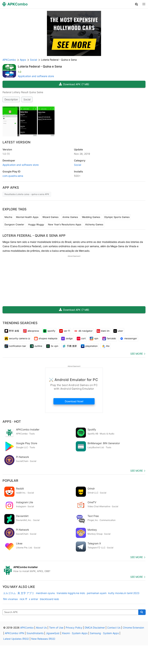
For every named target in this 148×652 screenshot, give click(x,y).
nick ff (23, 599)
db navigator (86, 330)
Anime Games (70, 217)
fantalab (111, 338)
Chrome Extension (133, 627)
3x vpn (54, 346)
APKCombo (9, 59)
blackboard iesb (49, 599)
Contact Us (113, 627)
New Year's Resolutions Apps (64, 224)
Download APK (76, 84)
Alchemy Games (94, 224)
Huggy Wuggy (36, 224)
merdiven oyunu (45, 593)
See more (136, 353)
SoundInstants (35, 633)
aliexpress (33, 330)
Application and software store (36, 76)
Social (27, 99)
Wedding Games (91, 217)
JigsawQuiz (53, 633)
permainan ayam (96, 593)
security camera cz (19, 338)
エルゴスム (9, 593)
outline (38, 346)
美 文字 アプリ (26, 593)
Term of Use (56, 627)
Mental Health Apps (27, 217)
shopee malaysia (48, 338)
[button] (136, 4)
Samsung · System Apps (104, 633)
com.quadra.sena (13, 175)
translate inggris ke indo (71, 593)
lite (108, 346)
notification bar (17, 346)
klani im (105, 330)
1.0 (6, 153)
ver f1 (67, 330)
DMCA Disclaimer (95, 627)
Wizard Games (50, 217)
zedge (69, 338)
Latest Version (16, 142)
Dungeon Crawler (14, 224)
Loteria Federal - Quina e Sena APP (34, 235)
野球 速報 (14, 330)
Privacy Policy (74, 627)
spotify (51, 330)
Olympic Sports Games (117, 217)
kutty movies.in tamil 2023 (123, 593)
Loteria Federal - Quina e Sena (40, 66)
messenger (130, 338)
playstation (91, 346)
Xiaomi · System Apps (75, 633)
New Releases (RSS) (43, 638)
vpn (96, 338)
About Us (41, 627)
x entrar (33, 599)
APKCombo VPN (14, 633)
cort (83, 338)
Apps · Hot (12, 421)
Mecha (8, 217)
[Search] (142, 612)
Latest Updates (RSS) (16, 638)
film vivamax (10, 599)
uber (120, 330)
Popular (10, 480)
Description (11, 99)
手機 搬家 (72, 346)
